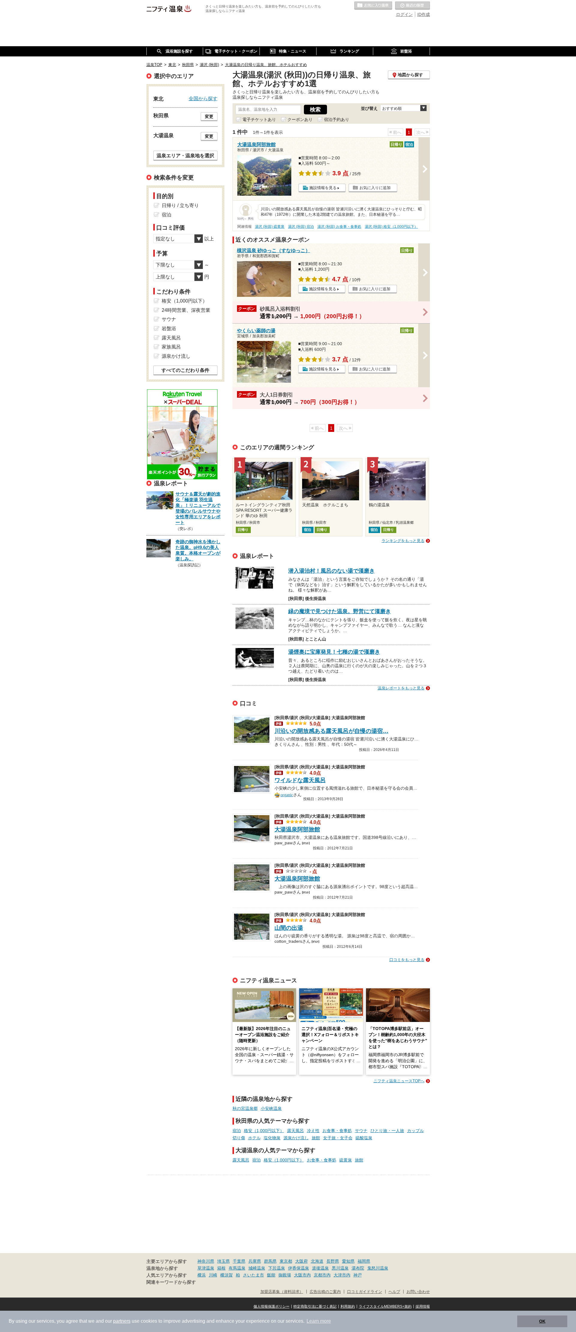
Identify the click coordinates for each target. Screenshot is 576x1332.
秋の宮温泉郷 (245, 1108)
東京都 (286, 1261)
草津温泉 (205, 1268)
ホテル (254, 1137)
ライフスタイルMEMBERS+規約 (385, 1306)
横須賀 (226, 1275)
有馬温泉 (237, 1268)
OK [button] (542, 1321)
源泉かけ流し (296, 1137)
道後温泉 (320, 1268)
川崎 (213, 1275)
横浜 (201, 1275)
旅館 (316, 1137)
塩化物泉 (272, 1137)
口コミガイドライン (364, 1292)
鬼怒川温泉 (377, 1268)
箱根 (221, 1268)
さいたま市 (253, 1275)
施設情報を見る (323, 187)
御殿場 (284, 1275)
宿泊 (236, 1130)
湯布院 (358, 1268)
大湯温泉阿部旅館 (297, 829)
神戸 (357, 1275)
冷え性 (313, 1130)
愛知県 (348, 1261)
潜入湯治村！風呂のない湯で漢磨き (331, 571)
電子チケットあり (259, 119)
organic (286, 794)
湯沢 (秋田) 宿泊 (301, 227)
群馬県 (270, 1261)
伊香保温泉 (298, 1268)
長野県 (332, 1261)
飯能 (271, 1275)
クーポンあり (300, 119)
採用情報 (423, 1306)
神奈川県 (205, 1261)
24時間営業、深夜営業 (186, 310)
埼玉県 (223, 1261)
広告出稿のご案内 (325, 1292)
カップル (415, 1130)
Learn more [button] (319, 1321)
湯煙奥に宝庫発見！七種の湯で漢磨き (334, 652)
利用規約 (347, 1306)
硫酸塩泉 (364, 1137)
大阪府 (301, 1261)
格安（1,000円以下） (264, 1130)
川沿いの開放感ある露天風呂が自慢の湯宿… (331, 731)
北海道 (317, 1261)
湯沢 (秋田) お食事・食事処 (339, 227)
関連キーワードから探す (171, 1282)
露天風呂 (295, 1130)
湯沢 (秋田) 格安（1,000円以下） (391, 227)
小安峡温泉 (271, 1108)
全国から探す (203, 98)
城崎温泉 (256, 1268)
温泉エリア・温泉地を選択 (185, 155)
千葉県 (239, 1261)
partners (121, 1321)
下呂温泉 (276, 1268)
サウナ (361, 1130)
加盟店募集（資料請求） (281, 1292)
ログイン (404, 14)
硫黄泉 (345, 1160)
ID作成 (423, 14)
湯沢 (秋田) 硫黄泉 (269, 227)
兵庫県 (254, 1261)
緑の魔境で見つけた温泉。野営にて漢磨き (339, 611)
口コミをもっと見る (406, 959)
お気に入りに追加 (375, 187)
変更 (209, 116)
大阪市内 (302, 1275)
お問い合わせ (418, 1292)
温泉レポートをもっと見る (401, 688)
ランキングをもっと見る (403, 540)
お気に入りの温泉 (373, 6)
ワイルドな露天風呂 (300, 780)
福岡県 (364, 1261)
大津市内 (342, 1275)
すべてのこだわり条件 (185, 370)
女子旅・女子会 (337, 1137)
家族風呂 (171, 346)
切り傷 (238, 1137)
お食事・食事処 (337, 1130)
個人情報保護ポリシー (272, 1306)
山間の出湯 (288, 928)
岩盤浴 (169, 328)
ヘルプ (394, 1292)
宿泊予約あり (336, 119)
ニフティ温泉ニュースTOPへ (399, 1081)
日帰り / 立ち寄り (180, 205)
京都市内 (322, 1275)
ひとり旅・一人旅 (387, 1130)
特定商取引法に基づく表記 (315, 1306)
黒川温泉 (340, 1268)
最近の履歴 (412, 6)
